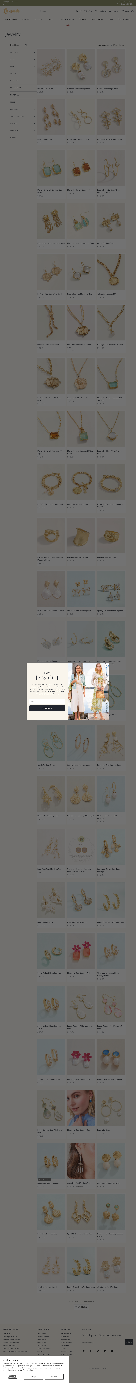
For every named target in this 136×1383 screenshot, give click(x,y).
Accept (33, 1376)
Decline (54, 1376)
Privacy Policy (28, 1370)
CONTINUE (47, 708)
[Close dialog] (107, 665)
